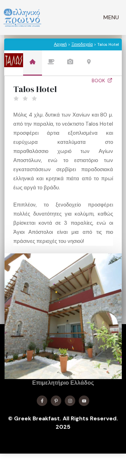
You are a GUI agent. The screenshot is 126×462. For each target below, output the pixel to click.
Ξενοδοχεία (82, 44)
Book (99, 80)
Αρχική (60, 44)
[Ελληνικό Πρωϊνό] (22, 17)
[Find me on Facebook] (42, 401)
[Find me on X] (56, 401)
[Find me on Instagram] (70, 401)
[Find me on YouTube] (84, 401)
